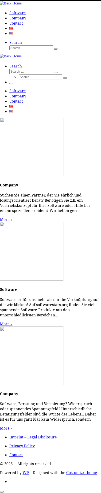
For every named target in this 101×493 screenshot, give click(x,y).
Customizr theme (81, 472)
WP (26, 472)
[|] (11, 3)
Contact (16, 454)
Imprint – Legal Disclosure (33, 437)
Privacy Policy (22, 446)
